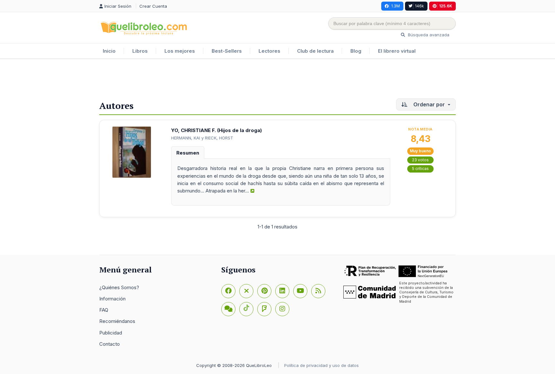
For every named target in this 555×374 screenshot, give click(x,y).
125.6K (445, 6)
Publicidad (110, 333)
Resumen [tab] (187, 153)
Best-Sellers (227, 51)
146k (419, 6)
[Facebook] (228, 291)
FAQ (103, 310)
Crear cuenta (153, 6)
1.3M (395, 6)
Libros (140, 51)
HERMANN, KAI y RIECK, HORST (202, 137)
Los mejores (179, 51)
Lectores (269, 51)
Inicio (109, 51)
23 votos (420, 159)
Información (112, 299)
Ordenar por (429, 104)
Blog (355, 51)
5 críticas (420, 168)
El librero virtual (397, 51)
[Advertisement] (277, 80)
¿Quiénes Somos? (119, 287)
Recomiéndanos (117, 321)
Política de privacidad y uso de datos (321, 365)
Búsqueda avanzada (428, 34)
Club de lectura (315, 51)
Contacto (109, 344)
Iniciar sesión (118, 6)
